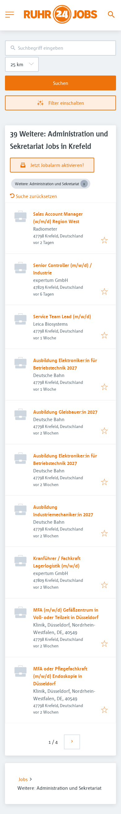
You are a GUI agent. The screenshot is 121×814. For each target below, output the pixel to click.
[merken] (104, 240)
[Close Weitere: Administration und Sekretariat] (84, 183)
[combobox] (60, 48)
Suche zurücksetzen (36, 196)
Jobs (23, 779)
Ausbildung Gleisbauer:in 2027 (65, 412)
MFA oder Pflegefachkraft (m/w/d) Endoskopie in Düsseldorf (60, 676)
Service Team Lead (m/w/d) (62, 316)
